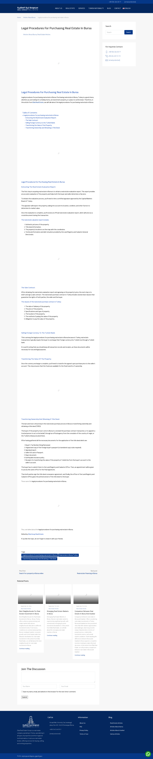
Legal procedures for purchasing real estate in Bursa (39, 555)
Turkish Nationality (96, 8)
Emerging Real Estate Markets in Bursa (58, 612)
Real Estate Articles (43, 34)
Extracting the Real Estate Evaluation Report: (41, 118)
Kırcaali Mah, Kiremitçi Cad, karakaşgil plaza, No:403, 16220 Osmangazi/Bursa (62, 723)
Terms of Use (84, 734)
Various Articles (115, 734)
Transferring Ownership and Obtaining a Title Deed (39, 558)
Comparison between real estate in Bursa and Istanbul (85, 612)
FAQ (81, 726)
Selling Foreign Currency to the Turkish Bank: (40, 123)
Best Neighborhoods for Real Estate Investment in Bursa (29, 612)
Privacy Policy (84, 730)
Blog (109, 8)
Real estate (70, 8)
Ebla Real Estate (38, 102)
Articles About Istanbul (117, 730)
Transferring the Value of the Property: (39, 125)
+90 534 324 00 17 (115, 51)
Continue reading (24, 648)
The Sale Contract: (32, 120)
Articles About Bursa (29, 17)
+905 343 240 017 (55, 729)
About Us (82, 723)
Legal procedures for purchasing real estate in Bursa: (41, 115)
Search (128, 32)
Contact (117, 8)
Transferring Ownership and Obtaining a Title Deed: (43, 128)
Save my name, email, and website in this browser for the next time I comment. (49, 691)
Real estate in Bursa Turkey (68, 555)
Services (81, 8)
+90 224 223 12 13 (114, 55)
